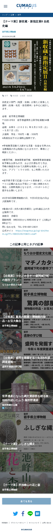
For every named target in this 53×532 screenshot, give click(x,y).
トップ (4, 15)
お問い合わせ (46, 523)
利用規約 (5, 523)
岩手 (19, 15)
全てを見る (26, 501)
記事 (12, 15)
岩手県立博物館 (9, 32)
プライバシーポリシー (18, 523)
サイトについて (34, 523)
